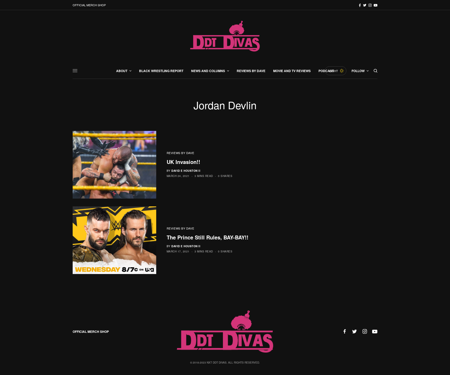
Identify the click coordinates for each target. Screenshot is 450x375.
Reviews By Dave (180, 153)
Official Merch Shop (89, 5)
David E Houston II (185, 171)
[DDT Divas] (225, 36)
